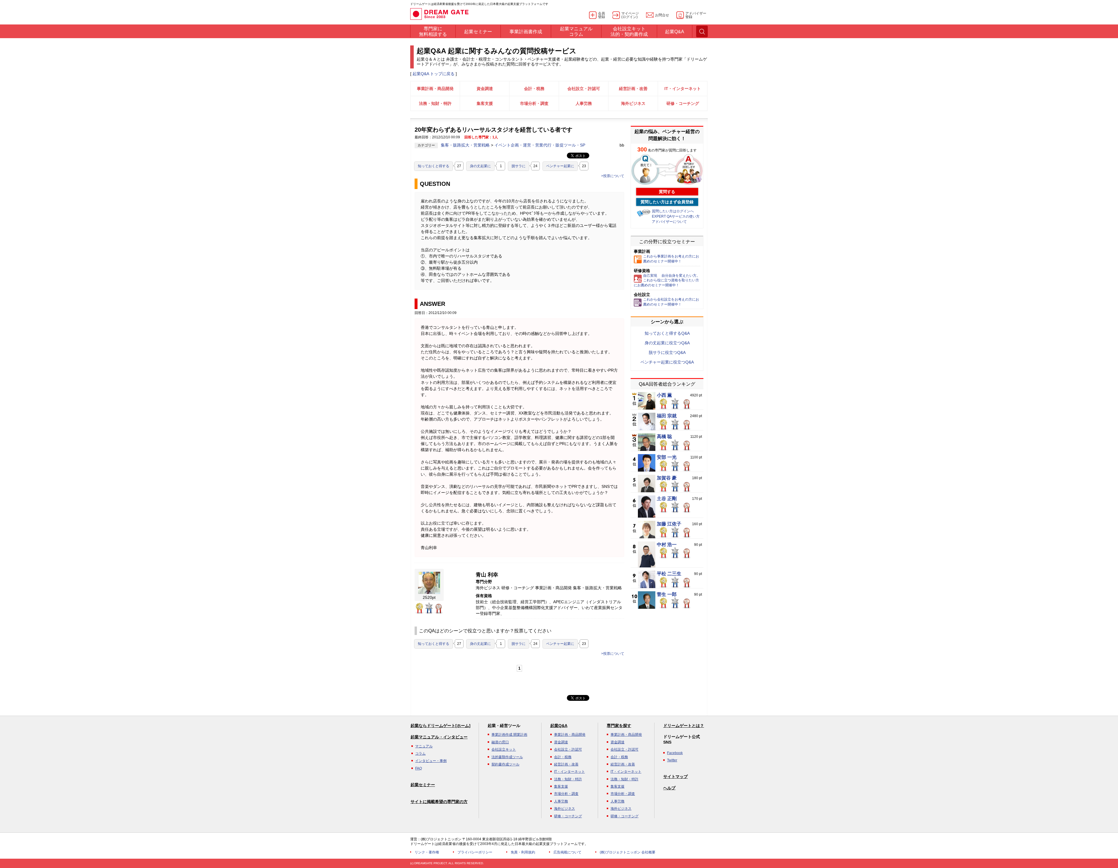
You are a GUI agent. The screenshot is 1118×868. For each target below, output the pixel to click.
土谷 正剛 (667, 498)
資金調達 (485, 88)
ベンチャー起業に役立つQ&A (667, 362)
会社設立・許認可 (583, 88)
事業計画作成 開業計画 (509, 735)
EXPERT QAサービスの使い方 (676, 216)
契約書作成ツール (505, 764)
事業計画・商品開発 (435, 88)
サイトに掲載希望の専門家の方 (439, 801)
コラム (420, 753)
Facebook (675, 753)
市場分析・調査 (534, 103)
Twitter (672, 760)
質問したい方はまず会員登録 (667, 202)
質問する (667, 191)
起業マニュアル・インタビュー (439, 737)
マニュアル (424, 746)
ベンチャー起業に (560, 166)
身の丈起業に (480, 166)
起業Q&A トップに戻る (433, 73)
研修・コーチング (682, 103)
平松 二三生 (669, 573)
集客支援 (485, 103)
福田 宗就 (667, 416)
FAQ (418, 768)
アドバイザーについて (669, 222)
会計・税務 (534, 88)
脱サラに (519, 166)
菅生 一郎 (667, 594)
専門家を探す (619, 725)
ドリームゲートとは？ (683, 725)
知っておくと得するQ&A (667, 333)
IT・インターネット (682, 88)
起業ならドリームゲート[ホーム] (440, 725)
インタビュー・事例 (431, 761)
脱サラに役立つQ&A (667, 352)
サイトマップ (675, 776)
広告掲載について (567, 852)
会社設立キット (503, 749)
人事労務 (584, 103)
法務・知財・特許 (435, 103)
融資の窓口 (500, 742)
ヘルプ (669, 788)
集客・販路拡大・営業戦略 (466, 145)
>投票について (612, 176)
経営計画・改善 (633, 88)
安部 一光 (667, 457)
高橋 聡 (664, 436)
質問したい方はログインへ (673, 211)
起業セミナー (423, 784)
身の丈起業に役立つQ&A (667, 343)
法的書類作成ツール (507, 757)
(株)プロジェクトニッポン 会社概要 (627, 852)
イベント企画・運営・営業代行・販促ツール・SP (539, 145)
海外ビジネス (633, 103)
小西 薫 (664, 395)
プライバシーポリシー (474, 852)
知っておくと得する (433, 166)
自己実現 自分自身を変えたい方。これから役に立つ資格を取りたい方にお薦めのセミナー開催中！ (667, 280)
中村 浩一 (667, 544)
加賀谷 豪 (667, 478)
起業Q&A (558, 725)
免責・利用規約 (523, 852)
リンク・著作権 (427, 852)
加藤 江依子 (669, 524)
